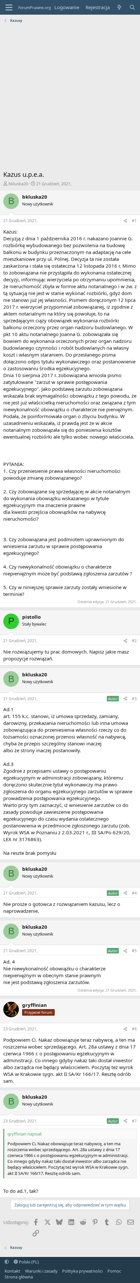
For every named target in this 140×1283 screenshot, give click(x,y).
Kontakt (12, 1271)
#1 (134, 220)
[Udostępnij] (125, 221)
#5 (134, 950)
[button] (6, 1261)
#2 (134, 640)
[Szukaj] (132, 7)
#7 (134, 1121)
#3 (134, 698)
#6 (134, 1029)
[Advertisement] (70, 98)
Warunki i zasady (41, 1271)
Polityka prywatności (82, 1271)
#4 (134, 893)
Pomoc (114, 1271)
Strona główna (19, 1277)
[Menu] (9, 7)
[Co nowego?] (119, 7)
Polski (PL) (28, 1262)
